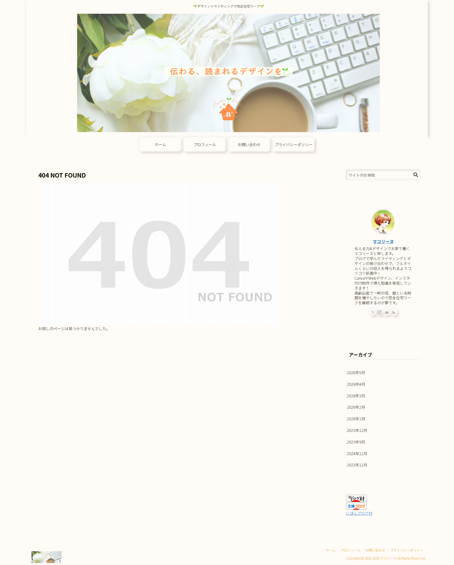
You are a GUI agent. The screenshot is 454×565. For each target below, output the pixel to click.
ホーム (331, 550)
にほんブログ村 (359, 513)
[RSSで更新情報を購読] (394, 312)
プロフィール (350, 550)
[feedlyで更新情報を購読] (387, 312)
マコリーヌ (383, 241)
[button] (415, 175)
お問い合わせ (375, 550)
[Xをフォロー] (373, 312)
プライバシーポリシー (406, 550)
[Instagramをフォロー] (380, 312)
